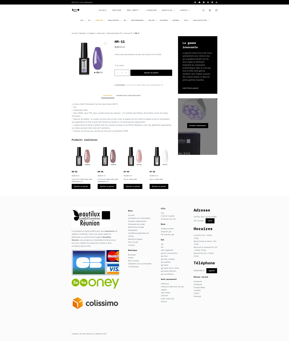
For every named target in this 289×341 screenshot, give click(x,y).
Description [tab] (107, 95)
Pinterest (197, 296)
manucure (88, 2)
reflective (165, 284)
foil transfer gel (167, 234)
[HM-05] (83, 156)
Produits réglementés (137, 221)
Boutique (116, 10)
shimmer (164, 295)
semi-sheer (165, 292)
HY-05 (126, 171)
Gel (125, 20)
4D (162, 247)
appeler (212, 271)
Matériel (175, 20)
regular (164, 290)
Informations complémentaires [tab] (128, 95)
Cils (81, 20)
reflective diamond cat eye (172, 286)
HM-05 (74, 171)
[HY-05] (135, 156)
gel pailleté (165, 262)
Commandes (133, 266)
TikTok (196, 293)
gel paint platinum (168, 271)
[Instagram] (199, 2)
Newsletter (132, 230)
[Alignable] (216, 2)
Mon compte (133, 261)
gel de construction (169, 253)
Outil (186, 20)
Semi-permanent (137, 20)
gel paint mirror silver (170, 268)
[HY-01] (161, 156)
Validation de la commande (139, 264)
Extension (164, 20)
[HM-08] (109, 156)
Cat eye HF (131, 85)
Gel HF (126, 179)
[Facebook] (195, 2)
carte (210, 221)
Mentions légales (135, 239)
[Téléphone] (203, 2)
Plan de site (133, 242)
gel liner (164, 256)
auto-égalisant (167, 250)
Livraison (151, 10)
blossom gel (166, 231)
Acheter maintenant (197, 125)
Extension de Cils (168, 219)
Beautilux (167, 10)
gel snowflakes (167, 274)
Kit (89, 20)
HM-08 (100, 171)
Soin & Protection (200, 20)
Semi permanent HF (154, 85)
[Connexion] (210, 10)
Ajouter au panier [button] (81, 186)
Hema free (141, 85)
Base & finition (113, 20)
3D (162, 244)
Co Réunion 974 (100, 334)
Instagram (198, 284)
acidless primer (167, 228)
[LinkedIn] (212, 2)
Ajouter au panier (151, 73)
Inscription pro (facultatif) (139, 218)
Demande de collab (136, 224)
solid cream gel (167, 298)
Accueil (103, 10)
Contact (184, 10)
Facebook (198, 281)
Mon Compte (132, 10)
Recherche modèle (136, 227)
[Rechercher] (203, 10)
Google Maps (199, 287)
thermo (164, 301)
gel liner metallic (168, 259)
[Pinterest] (208, 2)
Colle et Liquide (167, 216)
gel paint (164, 265)
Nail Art (152, 20)
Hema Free (99, 20)
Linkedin (197, 290)
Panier (130, 258)
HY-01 (152, 171)
